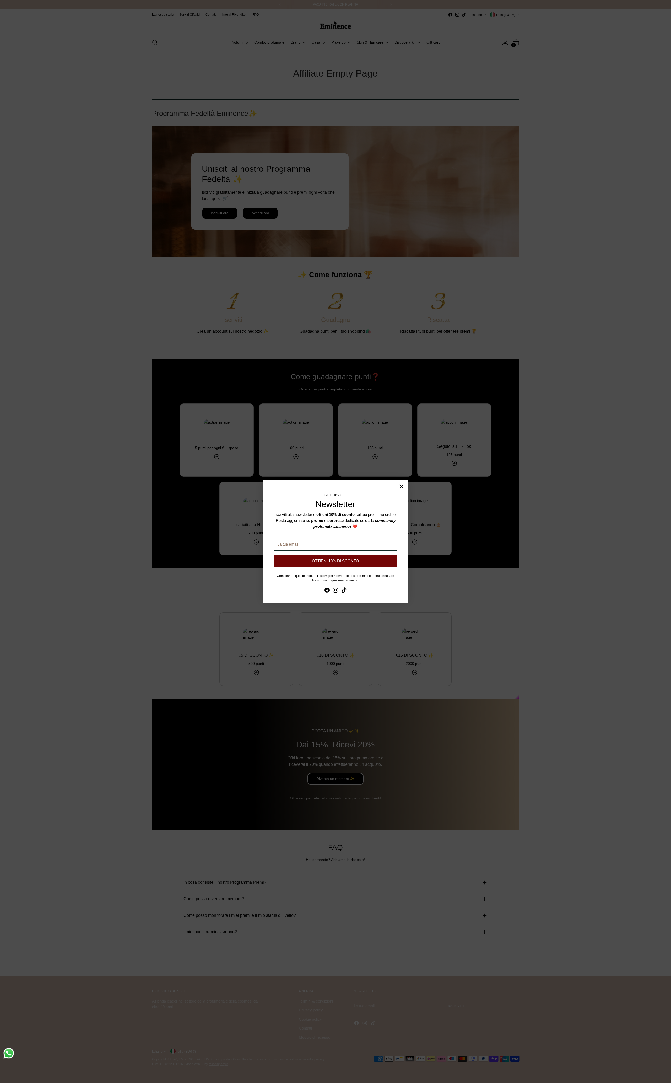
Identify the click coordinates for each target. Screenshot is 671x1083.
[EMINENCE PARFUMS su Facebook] (327, 591)
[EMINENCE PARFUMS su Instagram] (335, 591)
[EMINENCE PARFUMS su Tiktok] (344, 591)
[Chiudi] (401, 486)
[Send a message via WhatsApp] (9, 1053)
